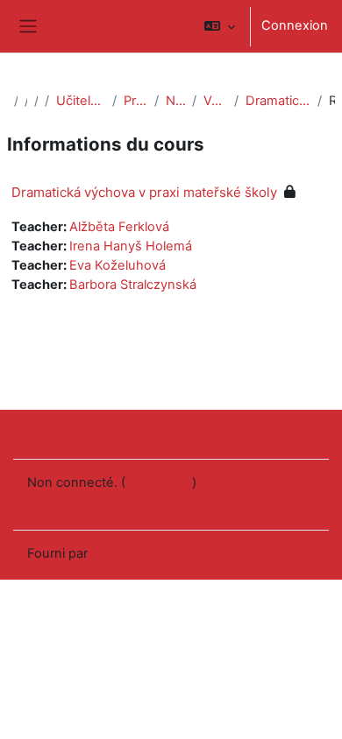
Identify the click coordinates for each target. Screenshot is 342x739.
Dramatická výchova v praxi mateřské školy (278, 101)
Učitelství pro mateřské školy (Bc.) (81, 101)
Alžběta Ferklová (119, 227)
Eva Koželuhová (117, 265)
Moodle (114, 553)
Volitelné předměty (215, 101)
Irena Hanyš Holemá (130, 246)
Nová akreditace (175, 101)
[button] (219, 26)
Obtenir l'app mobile (87, 504)
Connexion (294, 25)
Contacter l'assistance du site (139, 432)
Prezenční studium (135, 101)
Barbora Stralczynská (132, 284)
